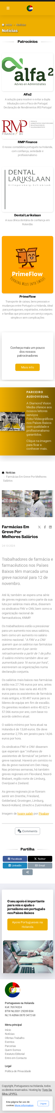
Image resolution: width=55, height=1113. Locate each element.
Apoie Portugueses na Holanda (27, 924)
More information (24, 1105)
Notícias (10, 472)
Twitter (42, 858)
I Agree (43, 1103)
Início (9, 24)
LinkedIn (16, 865)
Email (42, 865)
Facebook (16, 858)
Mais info (27, 367)
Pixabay (44, 813)
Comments (29, 831)
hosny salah (25, 813)
